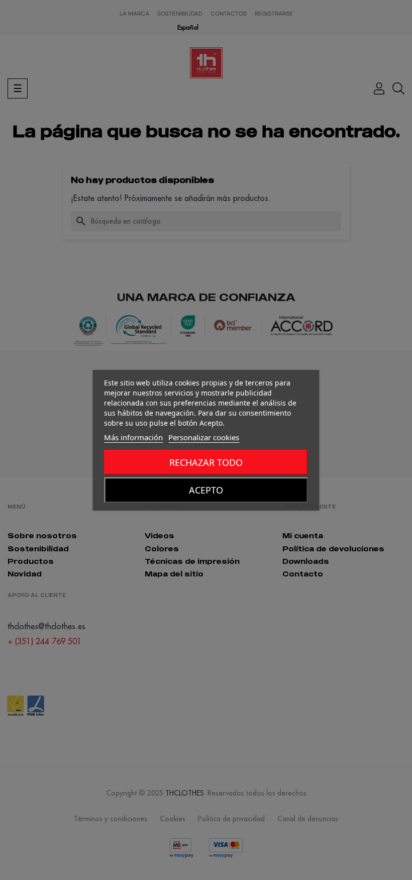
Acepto (206, 490)
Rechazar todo (206, 462)
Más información (133, 437)
